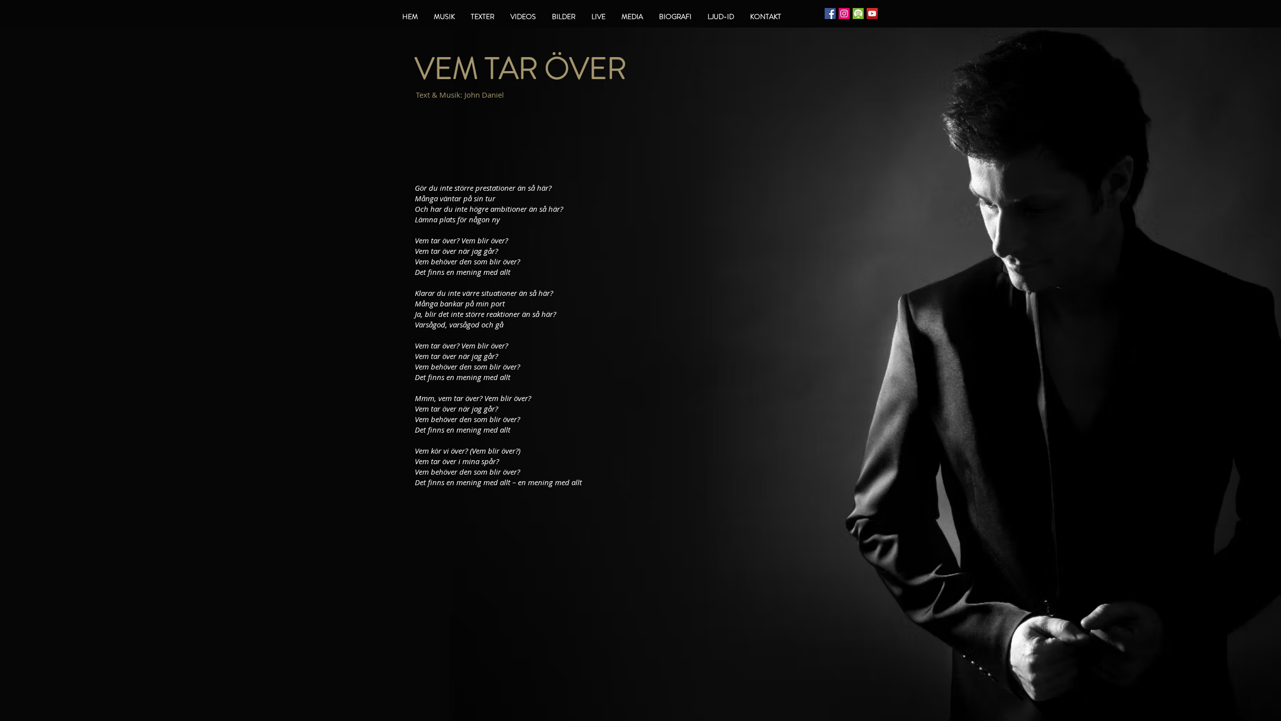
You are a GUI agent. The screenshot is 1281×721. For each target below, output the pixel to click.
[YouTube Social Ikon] (872, 13)
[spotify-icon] (858, 13)
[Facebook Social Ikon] (830, 13)
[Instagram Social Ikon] (844, 13)
